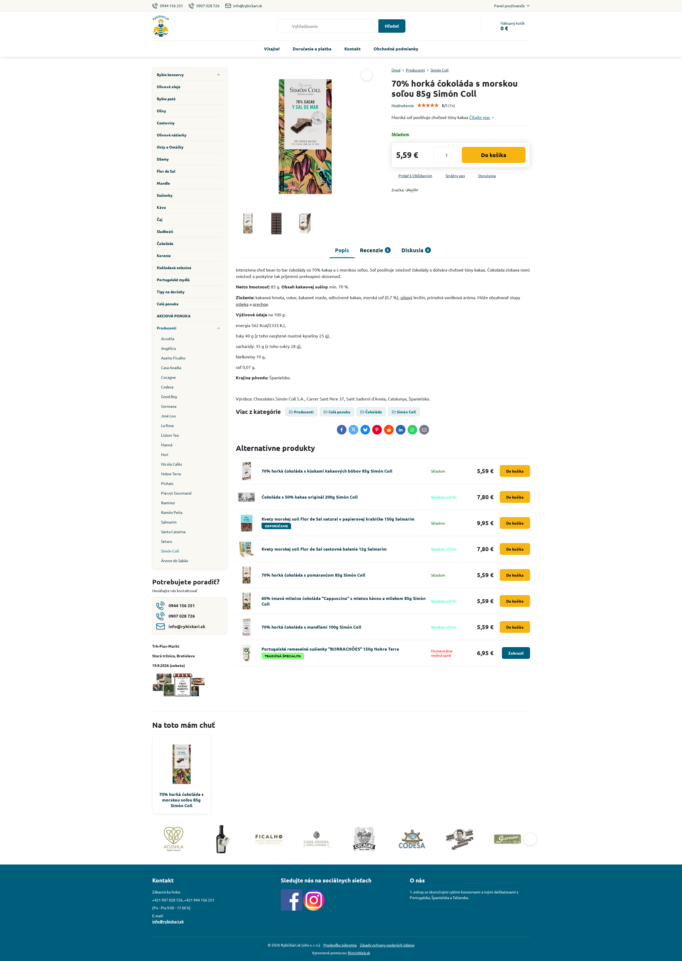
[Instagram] (314, 909)
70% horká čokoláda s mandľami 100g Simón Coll (311, 627)
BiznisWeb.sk (359, 952)
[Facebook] (291, 909)
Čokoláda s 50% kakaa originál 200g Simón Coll (310, 497)
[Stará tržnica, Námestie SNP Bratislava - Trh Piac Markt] (179, 695)
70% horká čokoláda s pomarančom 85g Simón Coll (313, 575)
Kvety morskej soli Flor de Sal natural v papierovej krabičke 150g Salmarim (338, 519)
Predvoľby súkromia (340, 945)
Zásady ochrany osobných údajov (387, 945)
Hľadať (392, 26)
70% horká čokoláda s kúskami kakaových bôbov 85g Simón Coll (327, 471)
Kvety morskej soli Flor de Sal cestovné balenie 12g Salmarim (324, 549)
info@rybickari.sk (168, 921)
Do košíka (493, 154)
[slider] (428, 105)
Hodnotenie (403, 105)
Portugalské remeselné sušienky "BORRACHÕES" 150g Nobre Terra (330, 649)
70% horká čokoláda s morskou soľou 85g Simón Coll (181, 799)
